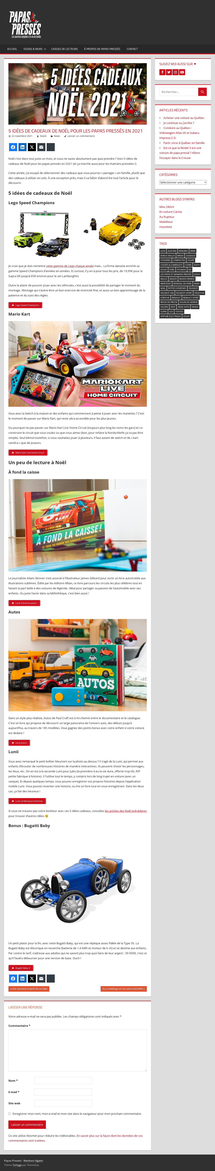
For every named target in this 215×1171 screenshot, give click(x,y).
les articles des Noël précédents (126, 811)
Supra (163, 311)
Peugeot (193, 288)
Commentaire (19, 1026)
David (43, 136)
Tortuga (17, 1165)
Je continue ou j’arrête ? (178, 123)
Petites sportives (177, 288)
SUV (171, 311)
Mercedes (165, 283)
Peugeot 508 (167, 293)
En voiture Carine (170, 212)
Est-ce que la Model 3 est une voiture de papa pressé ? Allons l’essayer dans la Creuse (180, 153)
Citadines (165, 260)
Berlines (183, 251)
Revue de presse (168, 302)
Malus (163, 278)
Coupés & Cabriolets (171, 264)
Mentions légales (33, 1160)
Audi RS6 (172, 251)
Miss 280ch (166, 207)
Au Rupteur (166, 217)
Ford (172, 269)
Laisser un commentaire (81, 136)
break (180, 255)
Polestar (199, 293)
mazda (173, 278)
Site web (14, 1103)
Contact (132, 49)
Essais (163, 269)
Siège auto (183, 306)
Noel (163, 288)
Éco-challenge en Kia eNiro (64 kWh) (122, 989)
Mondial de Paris (182, 283)
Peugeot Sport (184, 293)
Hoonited (165, 227)
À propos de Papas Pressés (102, 49)
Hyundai (181, 269)
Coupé (190, 260)
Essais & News (33, 49)
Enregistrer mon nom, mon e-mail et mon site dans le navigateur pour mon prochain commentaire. (77, 1114)
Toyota (179, 311)
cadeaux (190, 255)
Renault (176, 297)
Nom (13, 1080)
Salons (164, 306)
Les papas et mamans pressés (176, 274)
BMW (192, 251)
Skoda (195, 306)
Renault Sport (191, 297)
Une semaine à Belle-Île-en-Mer (30, 989)
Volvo (186, 316)
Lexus (197, 274)
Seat (172, 306)
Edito (197, 264)
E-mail (13, 1092)
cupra (188, 264)
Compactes (179, 260)
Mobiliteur (166, 222)
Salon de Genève (189, 302)
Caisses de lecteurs (64, 49)
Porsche (164, 297)
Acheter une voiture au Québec (183, 118)
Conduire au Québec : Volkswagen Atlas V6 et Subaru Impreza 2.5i (179, 133)
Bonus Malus (167, 255)
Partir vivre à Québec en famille (184, 143)
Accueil (12, 49)
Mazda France (187, 278)
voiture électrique (170, 316)
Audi (162, 251)
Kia (189, 269)
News (57, 136)
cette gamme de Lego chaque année (70, 266)
